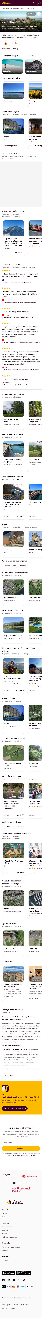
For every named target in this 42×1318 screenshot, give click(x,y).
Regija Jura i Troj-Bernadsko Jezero (13, 8)
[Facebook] (8, 1280)
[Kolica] (34, 3)
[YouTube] (14, 1280)
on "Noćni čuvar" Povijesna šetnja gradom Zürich (18, 317)
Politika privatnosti (18, 1155)
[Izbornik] (39, 3)
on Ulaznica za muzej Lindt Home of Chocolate (17, 385)
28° (31, 14)
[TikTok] (24, 1280)
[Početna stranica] (6, 3)
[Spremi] (39, 14)
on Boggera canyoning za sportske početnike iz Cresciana (21, 342)
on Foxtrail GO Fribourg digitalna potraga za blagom (19, 302)
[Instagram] (19, 1280)
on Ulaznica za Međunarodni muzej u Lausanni (17, 282)
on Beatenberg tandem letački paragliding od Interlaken (20, 369)
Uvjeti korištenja (30, 1155)
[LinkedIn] (3, 1280)
